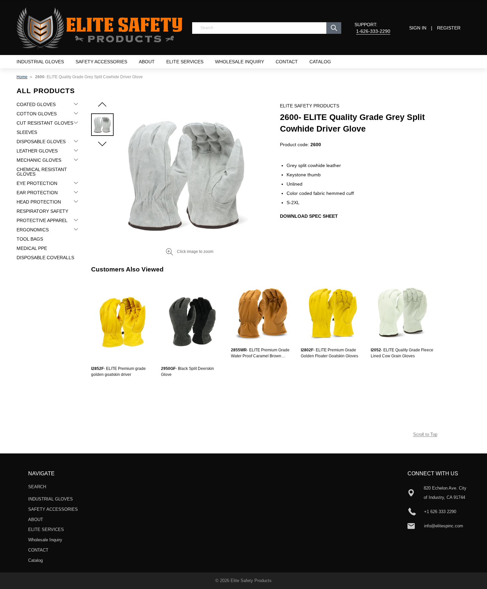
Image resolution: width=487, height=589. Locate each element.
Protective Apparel (42, 220)
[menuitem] (40, 61)
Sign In (417, 27)
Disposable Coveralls (45, 257)
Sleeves (27, 132)
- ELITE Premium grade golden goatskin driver (118, 371)
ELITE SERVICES (184, 61)
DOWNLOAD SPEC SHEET (309, 216)
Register (448, 27)
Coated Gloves (36, 104)
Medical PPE (32, 248)
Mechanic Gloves (39, 160)
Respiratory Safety (42, 211)
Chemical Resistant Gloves (42, 171)
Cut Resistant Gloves (45, 123)
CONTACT (287, 61)
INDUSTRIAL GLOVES (40, 61)
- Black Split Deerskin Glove (187, 371)
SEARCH (37, 486)
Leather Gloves (37, 150)
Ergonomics (33, 229)
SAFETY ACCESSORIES (101, 61)
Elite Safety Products (251, 580)
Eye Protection (37, 183)
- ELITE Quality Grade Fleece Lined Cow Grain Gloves (402, 353)
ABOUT (147, 61)
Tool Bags (30, 239)
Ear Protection (37, 192)
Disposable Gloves (41, 141)
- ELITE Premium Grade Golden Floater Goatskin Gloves (329, 353)
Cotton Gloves (37, 113)
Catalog (320, 61)
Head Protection (39, 202)
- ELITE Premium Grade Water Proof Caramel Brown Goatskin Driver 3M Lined (260, 353)
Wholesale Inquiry (239, 61)
